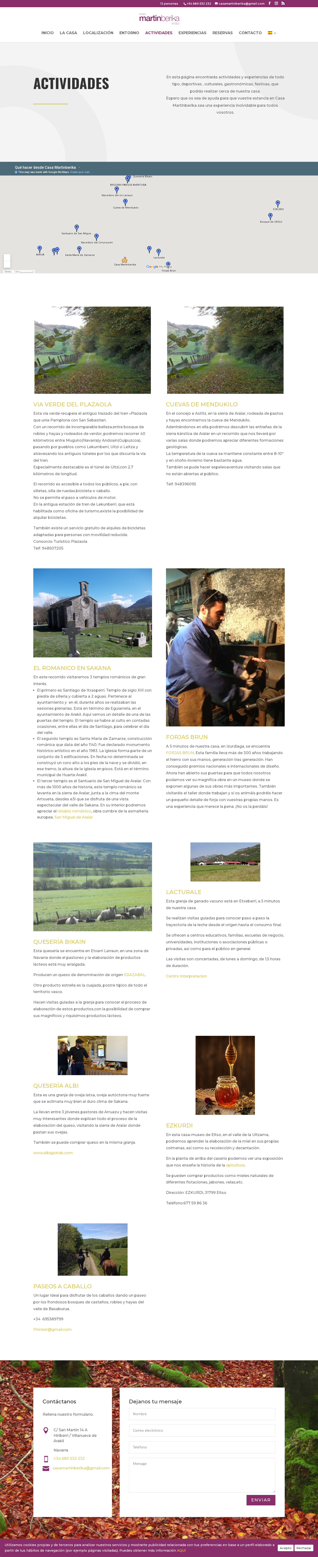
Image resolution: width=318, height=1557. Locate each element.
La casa (68, 33)
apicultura (235, 1165)
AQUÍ (181, 1550)
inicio (47, 33)
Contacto (250, 33)
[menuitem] (272, 36)
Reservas (223, 33)
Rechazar (304, 1548)
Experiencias (192, 33)
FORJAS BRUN (180, 753)
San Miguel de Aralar (74, 817)
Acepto (285, 1548)
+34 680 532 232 (199, 3)
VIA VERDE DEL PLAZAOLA (72, 404)
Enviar (261, 1500)
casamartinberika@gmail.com (81, 1468)
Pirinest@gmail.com (52, 1329)
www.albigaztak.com (53, 1153)
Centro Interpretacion (186, 976)
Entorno (129, 33)
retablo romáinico (74, 811)
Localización (98, 33)
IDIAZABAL (134, 975)
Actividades (159, 33)
